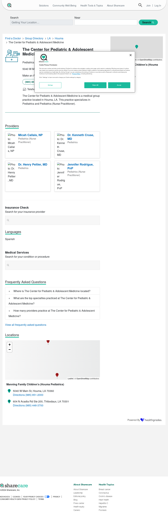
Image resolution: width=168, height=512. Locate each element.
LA (49, 38)
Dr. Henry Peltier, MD (32, 164)
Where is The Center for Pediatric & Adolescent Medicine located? (51, 291)
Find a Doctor (13, 38)
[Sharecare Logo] (9, 5)
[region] (84, 72)
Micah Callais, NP (30, 135)
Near (77, 17)
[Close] (130, 55)
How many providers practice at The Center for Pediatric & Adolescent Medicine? (52, 313)
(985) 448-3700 (34, 405)
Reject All (95, 85)
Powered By (133, 420)
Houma (59, 38)
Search (140, 5)
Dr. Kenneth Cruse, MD (80, 137)
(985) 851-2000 (33, 81)
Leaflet (70, 378)
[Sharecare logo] (35, 485)
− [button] (10, 349)
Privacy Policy (76, 74)
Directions (19, 395)
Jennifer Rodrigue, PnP (80, 166)
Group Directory (34, 38)
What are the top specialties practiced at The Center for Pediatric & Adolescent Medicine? (50, 300)
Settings (50, 85)
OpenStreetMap (82, 378)
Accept (119, 85)
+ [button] (10, 345)
